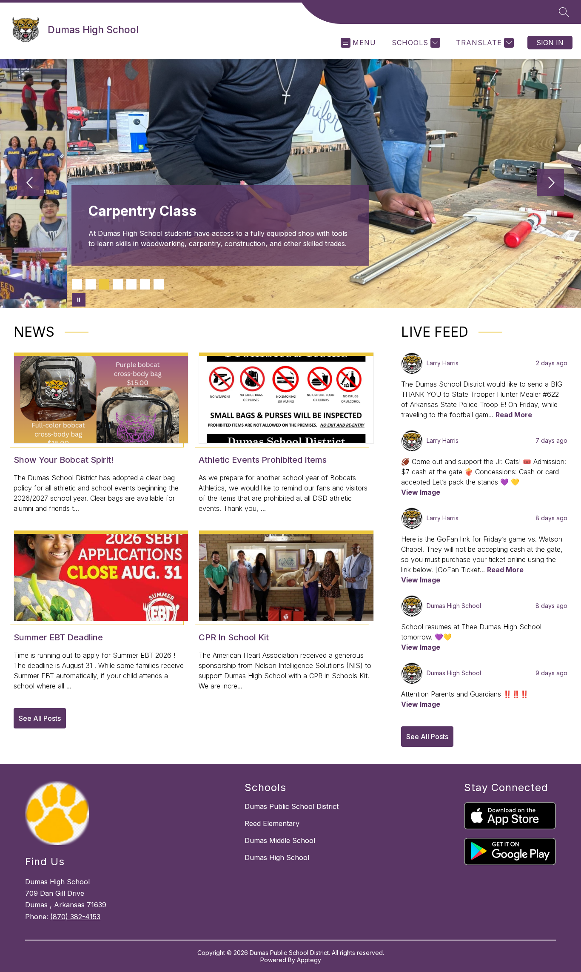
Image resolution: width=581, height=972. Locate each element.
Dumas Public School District (292, 806)
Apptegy (309, 959)
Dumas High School (277, 857)
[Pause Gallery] (78, 300)
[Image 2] (90, 284)
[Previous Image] (30, 183)
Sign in (550, 42)
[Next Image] (550, 183)
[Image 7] (159, 284)
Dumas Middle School (280, 840)
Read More (514, 414)
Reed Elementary (272, 823)
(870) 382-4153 (75, 916)
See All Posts (40, 718)
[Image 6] (145, 284)
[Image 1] (77, 284)
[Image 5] (131, 284)
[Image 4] (118, 284)
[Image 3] (104, 284)
